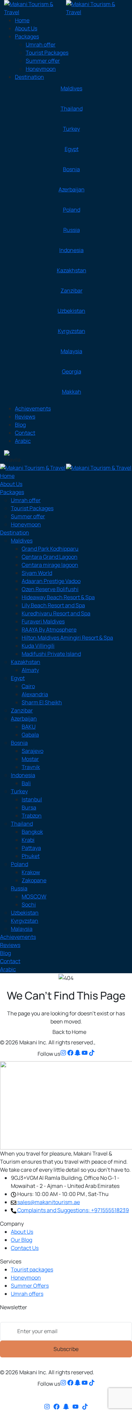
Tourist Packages (47, 52)
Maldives (71, 88)
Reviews (25, 416)
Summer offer (43, 60)
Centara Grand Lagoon (50, 556)
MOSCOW (34, 896)
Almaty (30, 670)
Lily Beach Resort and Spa (53, 605)
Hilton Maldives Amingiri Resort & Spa (67, 637)
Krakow (31, 872)
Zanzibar (72, 290)
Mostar (30, 759)
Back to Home (68, 1032)
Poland (71, 209)
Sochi (29, 904)
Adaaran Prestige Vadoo (51, 581)
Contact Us (25, 1248)
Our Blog (21, 1239)
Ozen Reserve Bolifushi (50, 589)
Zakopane (34, 880)
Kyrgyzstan (71, 331)
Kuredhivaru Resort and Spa (56, 613)
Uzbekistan (71, 310)
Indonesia (71, 250)
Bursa (29, 807)
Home (22, 20)
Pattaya (31, 848)
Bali (26, 783)
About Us (26, 28)
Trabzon (32, 815)
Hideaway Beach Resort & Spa (58, 597)
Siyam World (37, 573)
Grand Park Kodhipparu (50, 548)
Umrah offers (27, 1293)
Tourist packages (32, 1269)
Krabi (28, 839)
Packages (27, 36)
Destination (29, 77)
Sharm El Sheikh (42, 702)
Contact (25, 432)
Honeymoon (41, 68)
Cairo (28, 686)
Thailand (72, 108)
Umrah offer (41, 44)
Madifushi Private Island (51, 653)
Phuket (31, 856)
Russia (71, 230)
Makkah (71, 391)
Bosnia (71, 169)
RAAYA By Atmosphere (49, 629)
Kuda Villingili (38, 645)
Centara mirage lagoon (50, 565)
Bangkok (32, 831)
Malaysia (71, 351)
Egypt (72, 149)
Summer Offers (30, 1285)
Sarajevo (32, 751)
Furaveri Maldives (43, 621)
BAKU (29, 726)
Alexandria (35, 694)
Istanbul (32, 799)
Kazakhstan (71, 270)
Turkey (71, 128)
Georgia (71, 371)
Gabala (30, 734)
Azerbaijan (72, 189)
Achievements (33, 408)
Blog (20, 424)
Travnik (31, 767)
